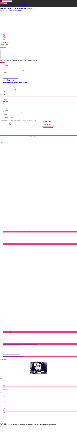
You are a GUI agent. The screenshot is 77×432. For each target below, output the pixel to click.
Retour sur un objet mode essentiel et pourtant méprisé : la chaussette (16, 89)
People (4, 35)
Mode (4, 33)
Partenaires (4, 387)
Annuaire (4, 396)
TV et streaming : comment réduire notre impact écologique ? (14, 112)
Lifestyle (4, 37)
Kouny (4, 412)
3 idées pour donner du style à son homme (13, 356)
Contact (4, 385)
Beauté (4, 34)
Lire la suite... (2, 62)
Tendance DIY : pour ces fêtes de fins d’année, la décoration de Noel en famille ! (20, 4)
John (3, 417)
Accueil (1, 42)
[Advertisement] (38, 20)
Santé (4, 36)
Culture (4, 38)
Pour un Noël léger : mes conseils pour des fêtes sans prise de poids (16, 108)
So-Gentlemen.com (18, 10)
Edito (6, 31)
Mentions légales (5, 389)
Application (4, 401)
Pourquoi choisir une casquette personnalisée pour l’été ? (11, 5)
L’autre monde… (10, 3)
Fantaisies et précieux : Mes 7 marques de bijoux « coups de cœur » (16, 82)
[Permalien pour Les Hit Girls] (4, 58)
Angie (4, 414)
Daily (6, 32)
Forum (4, 399)
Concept (4, 383)
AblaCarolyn (5, 408)
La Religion (9, 2)
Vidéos (4, 40)
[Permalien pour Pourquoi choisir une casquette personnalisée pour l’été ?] (7, 68)
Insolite (4, 39)
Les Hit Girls (3, 47)
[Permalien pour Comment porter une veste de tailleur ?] (5, 76)
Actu (3, 30)
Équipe (4, 381)
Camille (4, 410)
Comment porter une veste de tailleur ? (10, 78)
